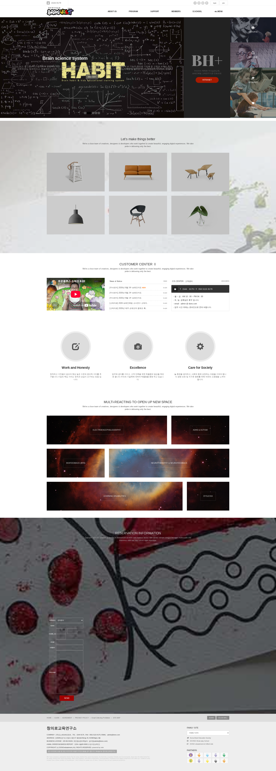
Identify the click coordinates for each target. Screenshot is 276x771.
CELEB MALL (223, 718)
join (223, 3)
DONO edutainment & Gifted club (201, 744)
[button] (6, 67)
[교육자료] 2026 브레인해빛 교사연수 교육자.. (129, 303)
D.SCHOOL (197, 11)
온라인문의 (225, 281)
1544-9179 (56, 3)
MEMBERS (176, 11)
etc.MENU (219, 11)
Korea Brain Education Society (200, 738)
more (165, 281)
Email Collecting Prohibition (101, 718)
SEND (66, 698)
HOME (49, 718)
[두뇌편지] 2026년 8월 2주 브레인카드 (125, 293)
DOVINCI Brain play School (199, 741)
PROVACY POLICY (82, 718)
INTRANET (207, 80)
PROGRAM (133, 11)
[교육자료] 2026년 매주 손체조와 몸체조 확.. (128, 308)
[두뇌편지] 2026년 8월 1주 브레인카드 (125, 298)
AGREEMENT (67, 718)
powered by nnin (98, 747)
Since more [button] (92, 74)
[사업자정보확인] (94, 744)
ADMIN (211, 718)
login (214, 3)
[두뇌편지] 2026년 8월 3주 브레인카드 (128, 287)
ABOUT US (112, 11)
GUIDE (56, 718)
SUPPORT (154, 11)
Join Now (75, 183)
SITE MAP (116, 718)
